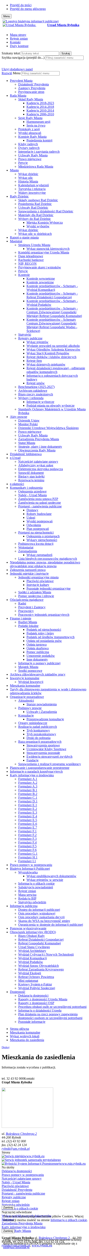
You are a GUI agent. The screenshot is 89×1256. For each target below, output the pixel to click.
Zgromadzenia (27, 551)
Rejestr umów (35, 383)
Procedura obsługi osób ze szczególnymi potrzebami (52, 1006)
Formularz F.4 (27, 842)
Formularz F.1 (27, 831)
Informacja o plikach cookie (36, 883)
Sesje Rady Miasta (30, 118)
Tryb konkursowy (38, 730)
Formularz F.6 (27, 850)
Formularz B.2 (27, 794)
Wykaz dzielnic (28, 174)
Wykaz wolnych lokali (24, 1036)
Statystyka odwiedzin (32, 902)
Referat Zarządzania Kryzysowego (41, 969)
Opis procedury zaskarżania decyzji (41, 917)
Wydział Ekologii (29, 973)
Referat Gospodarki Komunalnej (39, 943)
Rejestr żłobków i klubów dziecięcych (51, 357)
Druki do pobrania (38, 738)
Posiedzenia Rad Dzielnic (35, 204)
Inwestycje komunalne (24, 678)
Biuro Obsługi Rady (31, 936)
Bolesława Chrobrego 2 (21, 1133)
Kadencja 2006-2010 (40, 114)
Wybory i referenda (30, 398)
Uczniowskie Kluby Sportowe (46, 749)
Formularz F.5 (27, 846)
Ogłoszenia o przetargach (43, 536)
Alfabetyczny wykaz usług (35, 465)
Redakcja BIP (27, 898)
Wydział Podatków (30, 962)
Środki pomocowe (30, 670)
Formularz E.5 (27, 820)
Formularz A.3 (27, 786)
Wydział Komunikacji (32, 958)
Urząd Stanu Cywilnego (34, 947)
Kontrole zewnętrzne (40, 282)
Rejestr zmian (19, 38)
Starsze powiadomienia (41, 704)
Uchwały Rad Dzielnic (33, 207)
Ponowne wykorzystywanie (28, 928)
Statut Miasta (26, 443)
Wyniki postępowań (39, 521)
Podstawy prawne (30, 708)
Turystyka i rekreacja (32, 189)
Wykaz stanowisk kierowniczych (48, 248)
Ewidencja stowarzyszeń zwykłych (49, 756)
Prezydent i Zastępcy (32, 607)
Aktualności (26, 700)
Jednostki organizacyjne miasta (38, 577)
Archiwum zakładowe (32, 390)
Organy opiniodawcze (32, 723)
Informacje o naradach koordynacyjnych (36, 771)
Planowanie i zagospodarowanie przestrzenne (39, 767)
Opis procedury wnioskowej (36, 913)
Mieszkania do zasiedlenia (27, 1040)
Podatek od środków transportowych (50, 637)
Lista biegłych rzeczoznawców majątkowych (47, 558)
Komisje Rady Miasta (32, 136)
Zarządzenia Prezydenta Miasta (38, 439)
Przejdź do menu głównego (28, 9)
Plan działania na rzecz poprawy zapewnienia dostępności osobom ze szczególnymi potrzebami (50, 1016)
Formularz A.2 (27, 782)
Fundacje (32, 760)
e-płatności (17, 484)
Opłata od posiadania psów (44, 641)
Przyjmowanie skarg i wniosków (39, 267)
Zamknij (8, 1207)
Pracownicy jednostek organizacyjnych (43, 614)
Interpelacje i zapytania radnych (39, 151)
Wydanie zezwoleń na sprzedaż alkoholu (53, 346)
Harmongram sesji (38, 121)
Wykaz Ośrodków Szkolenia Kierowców (53, 349)
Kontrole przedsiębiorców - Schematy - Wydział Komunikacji (52, 287)
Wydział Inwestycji (30, 682)
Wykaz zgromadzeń (39, 555)
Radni (22, 603)
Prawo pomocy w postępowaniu (31, 865)
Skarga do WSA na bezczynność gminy (44, 921)
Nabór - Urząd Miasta (32, 495)
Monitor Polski (28, 424)
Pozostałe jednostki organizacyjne (48, 588)
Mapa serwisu (27, 894)
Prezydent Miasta (21, 80)
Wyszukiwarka (28, 872)
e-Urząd (15, 458)
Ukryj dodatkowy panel (17, 69)
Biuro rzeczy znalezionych (35, 394)
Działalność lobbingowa (26, 454)
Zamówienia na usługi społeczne (39, 502)
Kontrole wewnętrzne (40, 278)
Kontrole (24, 275)
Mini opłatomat (28, 980)
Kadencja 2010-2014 (40, 110)
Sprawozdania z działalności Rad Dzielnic (45, 211)
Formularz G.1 (27, 853)
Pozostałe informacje (31, 1021)
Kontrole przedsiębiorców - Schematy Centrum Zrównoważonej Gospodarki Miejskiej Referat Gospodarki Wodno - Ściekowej (51, 325)
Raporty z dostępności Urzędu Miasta (42, 999)
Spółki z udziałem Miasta (34, 592)
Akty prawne (18, 416)
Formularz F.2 (27, 835)
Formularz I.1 (27, 861)
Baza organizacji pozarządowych (39, 741)
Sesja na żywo (35, 125)
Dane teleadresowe (30, 256)
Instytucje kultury (37, 585)
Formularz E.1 (27, 805)
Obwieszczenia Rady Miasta (36, 450)
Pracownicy (26, 611)
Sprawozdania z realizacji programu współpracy (49, 764)
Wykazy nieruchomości (41, 540)
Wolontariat (25, 547)
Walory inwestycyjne (32, 192)
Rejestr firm (34, 360)
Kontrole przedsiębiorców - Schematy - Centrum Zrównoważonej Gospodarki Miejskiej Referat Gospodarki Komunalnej (54, 312)
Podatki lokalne (28, 626)
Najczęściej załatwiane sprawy (38, 461)
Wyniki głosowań (29, 133)
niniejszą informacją (16, 1247)
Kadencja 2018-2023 (40, 103)
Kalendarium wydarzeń (33, 185)
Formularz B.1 (27, 790)
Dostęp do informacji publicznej (39, 909)
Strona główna (19, 1028)
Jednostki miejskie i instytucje (29, 573)
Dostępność (17, 992)
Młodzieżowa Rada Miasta (35, 166)
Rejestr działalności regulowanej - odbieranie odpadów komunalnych (55, 370)
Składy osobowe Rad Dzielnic (38, 200)
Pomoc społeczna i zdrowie (36, 596)
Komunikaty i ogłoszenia (26, 487)
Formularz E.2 (27, 809)
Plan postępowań (37, 528)
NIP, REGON (27, 263)
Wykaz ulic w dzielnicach (35, 233)
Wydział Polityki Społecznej (36, 988)
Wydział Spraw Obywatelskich (38, 965)
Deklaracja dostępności (33, 995)
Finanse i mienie (20, 618)
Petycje (23, 163)
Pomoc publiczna (37, 652)
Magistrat (16, 241)
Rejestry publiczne (30, 338)
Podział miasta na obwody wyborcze (50, 405)
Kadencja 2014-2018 (40, 107)
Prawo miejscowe (29, 159)
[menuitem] (48, 86)
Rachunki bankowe (31, 260)
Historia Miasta (28, 181)
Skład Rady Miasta (30, 99)
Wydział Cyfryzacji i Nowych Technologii (46, 954)
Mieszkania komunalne (25, 685)
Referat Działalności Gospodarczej (41, 939)
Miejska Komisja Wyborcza (44, 222)
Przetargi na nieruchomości (36, 532)
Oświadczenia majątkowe (26, 599)
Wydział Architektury (32, 950)
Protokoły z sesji (29, 129)
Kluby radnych (28, 144)
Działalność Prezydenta (33, 84)
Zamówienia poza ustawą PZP (38, 499)
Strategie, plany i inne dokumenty (40, 446)
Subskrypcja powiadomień (35, 887)
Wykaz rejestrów (37, 342)
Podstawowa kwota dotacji (35, 543)
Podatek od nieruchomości (43, 629)
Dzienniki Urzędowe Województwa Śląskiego (48, 428)
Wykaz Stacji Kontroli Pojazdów (47, 353)
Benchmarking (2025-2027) (36, 387)
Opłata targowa (36, 644)
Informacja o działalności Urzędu (39, 1010)
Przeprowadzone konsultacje (45, 719)
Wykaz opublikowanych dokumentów (51, 876)
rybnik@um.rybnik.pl (16, 1148)
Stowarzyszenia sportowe (43, 745)
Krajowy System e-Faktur (35, 984)
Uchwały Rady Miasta (33, 155)
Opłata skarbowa (37, 648)
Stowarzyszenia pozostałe (43, 753)
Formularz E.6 (27, 824)
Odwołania (33, 525)
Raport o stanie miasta (24, 237)
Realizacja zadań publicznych (37, 726)
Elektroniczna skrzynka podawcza (40, 469)
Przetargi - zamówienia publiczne (40, 506)
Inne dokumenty (37, 659)
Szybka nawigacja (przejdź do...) (23, 57)
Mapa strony (18, 35)
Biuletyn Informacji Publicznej (30, 868)
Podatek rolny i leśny (40, 633)
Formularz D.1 (27, 801)
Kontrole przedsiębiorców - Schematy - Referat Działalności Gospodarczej (52, 295)
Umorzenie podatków (40, 655)
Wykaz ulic (25, 177)
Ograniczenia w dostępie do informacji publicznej (50, 924)
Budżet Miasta (27, 622)
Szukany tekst (11, 53)
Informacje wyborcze (40, 402)
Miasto (14, 170)
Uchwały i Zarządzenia (41, 711)
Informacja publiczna (23, 906)
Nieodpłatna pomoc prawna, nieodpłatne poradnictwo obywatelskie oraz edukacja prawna (45, 564)
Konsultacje (26, 715)
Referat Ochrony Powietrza (36, 977)
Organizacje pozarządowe (27, 697)
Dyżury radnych (29, 148)
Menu (16, 73)
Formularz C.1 (27, 797)
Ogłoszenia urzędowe (32, 491)
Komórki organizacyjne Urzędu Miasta (43, 252)
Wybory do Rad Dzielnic (34, 219)
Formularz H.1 (27, 857)
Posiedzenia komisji (39, 140)
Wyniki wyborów (37, 226)
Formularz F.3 (27, 838)
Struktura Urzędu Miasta (34, 245)
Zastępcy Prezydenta (31, 88)
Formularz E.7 (27, 827)
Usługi (30, 517)
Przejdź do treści (20, 5)
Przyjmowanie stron (31, 92)
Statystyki (24, 334)
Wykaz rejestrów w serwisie (44, 880)
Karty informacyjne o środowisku (32, 775)
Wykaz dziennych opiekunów (45, 364)
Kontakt (15, 42)
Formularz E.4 (27, 816)
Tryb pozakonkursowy (41, 734)
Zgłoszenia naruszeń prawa (28, 570)
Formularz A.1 (27, 779)
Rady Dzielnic (19, 196)
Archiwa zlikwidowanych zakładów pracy (37, 674)
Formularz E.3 (27, 812)
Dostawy (32, 510)
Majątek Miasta (28, 667)
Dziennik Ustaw (29, 420)
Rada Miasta (18, 95)
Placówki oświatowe (40, 581)
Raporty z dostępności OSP (36, 1003)
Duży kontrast (19, 46)
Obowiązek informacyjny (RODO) (33, 932)
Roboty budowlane (39, 514)
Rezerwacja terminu (31, 480)
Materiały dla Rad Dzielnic (35, 215)
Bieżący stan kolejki (31, 476)
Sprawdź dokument (31, 472)
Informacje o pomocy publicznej (39, 663)
